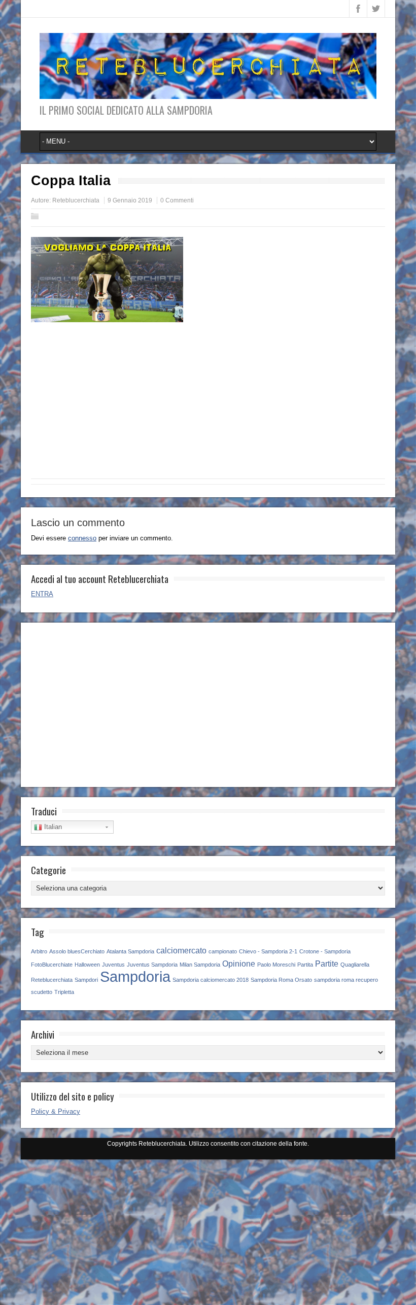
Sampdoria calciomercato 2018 (210, 980)
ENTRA (42, 594)
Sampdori (86, 980)
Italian (52, 827)
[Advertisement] (208, 405)
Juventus (113, 964)
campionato (223, 951)
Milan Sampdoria (200, 964)
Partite (326, 963)
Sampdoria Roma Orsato (281, 980)
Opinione (238, 963)
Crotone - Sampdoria (325, 951)
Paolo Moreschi (276, 964)
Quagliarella (354, 964)
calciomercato (181, 950)
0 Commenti (177, 200)
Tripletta (64, 992)
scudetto (41, 992)
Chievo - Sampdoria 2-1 (268, 951)
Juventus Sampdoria (152, 964)
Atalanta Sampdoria (130, 951)
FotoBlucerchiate (52, 964)
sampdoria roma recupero (346, 980)
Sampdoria (135, 976)
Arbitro (39, 951)
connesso (82, 538)
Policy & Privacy (55, 1111)
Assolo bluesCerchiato (77, 951)
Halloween (87, 964)
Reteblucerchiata (75, 200)
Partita (305, 964)
